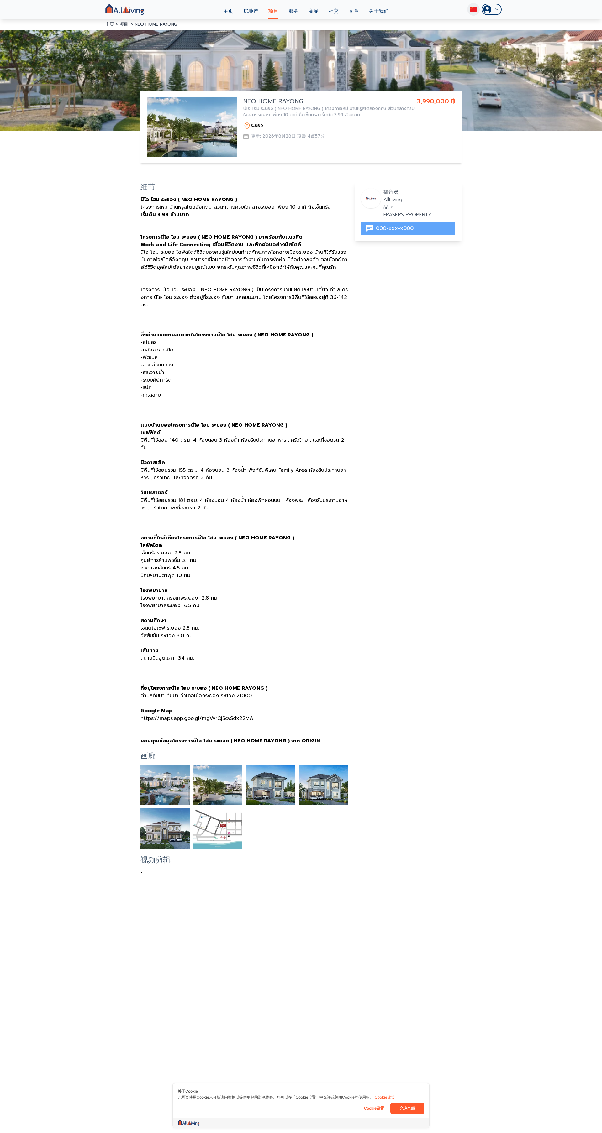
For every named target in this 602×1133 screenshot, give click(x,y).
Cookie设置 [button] (374, 1108)
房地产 (250, 11)
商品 (314, 11)
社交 (334, 11)
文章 (354, 11)
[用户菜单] (492, 9)
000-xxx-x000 (395, 228)
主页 (228, 11)
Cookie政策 (385, 1097)
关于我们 (379, 11)
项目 (273, 11)
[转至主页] (124, 9)
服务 (293, 11)
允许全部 (407, 1108)
